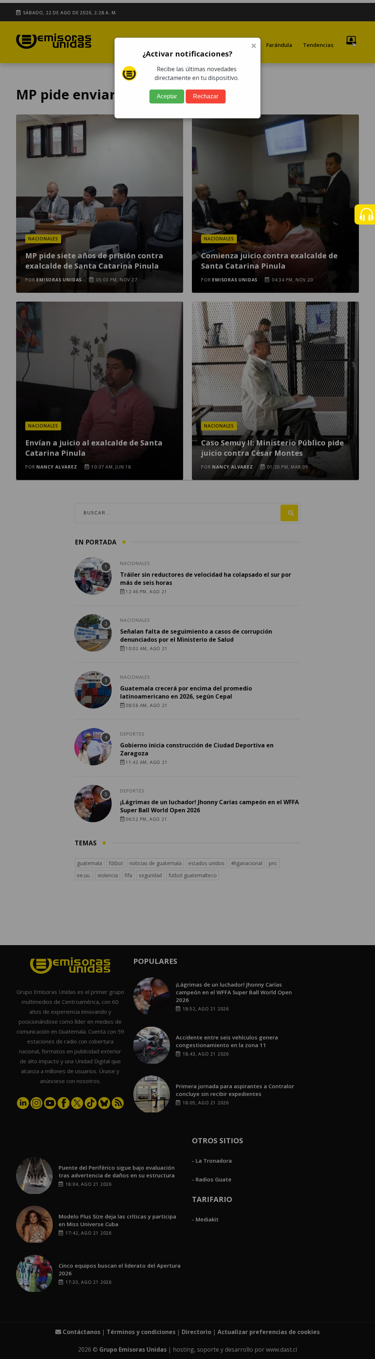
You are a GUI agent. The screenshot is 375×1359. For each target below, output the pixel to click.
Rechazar (205, 96)
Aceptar (167, 96)
